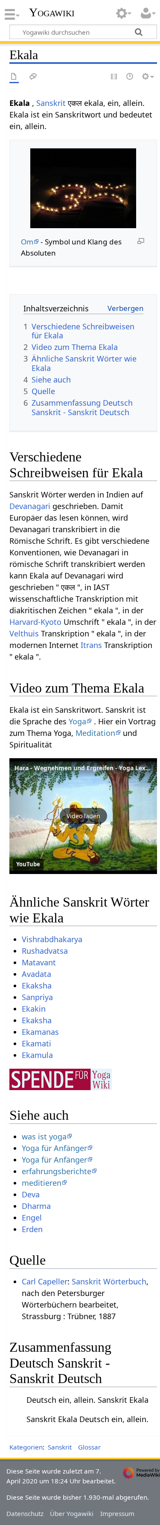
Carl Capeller (44, 1281)
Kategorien (26, 1447)
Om (27, 242)
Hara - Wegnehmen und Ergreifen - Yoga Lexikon (87, 768)
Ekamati (36, 1043)
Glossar (89, 1447)
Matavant (39, 962)
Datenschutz (25, 1513)
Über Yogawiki (71, 1513)
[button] (83, 816)
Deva (31, 1194)
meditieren (41, 1183)
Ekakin (34, 1009)
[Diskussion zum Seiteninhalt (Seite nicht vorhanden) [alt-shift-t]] (33, 77)
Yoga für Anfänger (54, 1148)
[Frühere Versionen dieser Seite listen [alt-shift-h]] (130, 77)
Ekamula (37, 1055)
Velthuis (24, 633)
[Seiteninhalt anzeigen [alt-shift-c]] (14, 77)
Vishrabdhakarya (52, 939)
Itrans (91, 645)
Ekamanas (40, 1032)
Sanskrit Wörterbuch (109, 1281)
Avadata (36, 974)
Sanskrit (51, 103)
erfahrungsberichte (56, 1171)
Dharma (36, 1206)
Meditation (95, 733)
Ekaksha (37, 985)
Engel (32, 1217)
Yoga (77, 721)
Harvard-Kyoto (35, 622)
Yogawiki (52, 12)
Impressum (117, 1513)
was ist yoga (44, 1136)
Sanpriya (37, 997)
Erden (32, 1229)
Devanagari (29, 506)
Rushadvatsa (45, 951)
